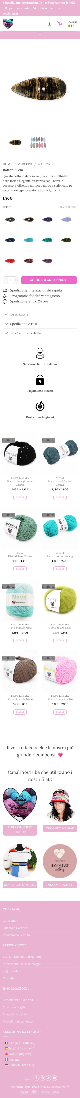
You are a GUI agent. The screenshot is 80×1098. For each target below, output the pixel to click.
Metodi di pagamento (18, 1021)
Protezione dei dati (16, 1014)
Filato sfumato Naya (20, 627)
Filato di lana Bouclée (60, 699)
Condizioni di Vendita (18, 1000)
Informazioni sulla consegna (22, 964)
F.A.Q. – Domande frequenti (22, 956)
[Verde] (48, 240)
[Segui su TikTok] (48, 1078)
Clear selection (68, 207)
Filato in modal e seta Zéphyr (60, 483)
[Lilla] (67, 219)
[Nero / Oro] (30, 219)
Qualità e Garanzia (15, 928)
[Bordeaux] (30, 260)
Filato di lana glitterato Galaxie (20, 483)
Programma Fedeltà (16, 935)
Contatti (8, 978)
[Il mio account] (49, 24)
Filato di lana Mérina (20, 556)
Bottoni (44, 164)
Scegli (20, 497)
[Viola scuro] (48, 260)
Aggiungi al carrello (49, 280)
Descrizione (19, 314)
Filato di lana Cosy (60, 627)
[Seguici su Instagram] (42, 1078)
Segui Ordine (12, 971)
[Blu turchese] (30, 240)
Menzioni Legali (14, 1007)
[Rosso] (11, 260)
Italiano (72, 21)
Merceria (25, 164)
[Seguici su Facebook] (36, 1078)
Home (7, 164)
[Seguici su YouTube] (54, 1078)
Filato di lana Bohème (20, 699)
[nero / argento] (11, 219)
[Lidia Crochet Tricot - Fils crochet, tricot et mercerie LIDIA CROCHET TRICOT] (13, 23)
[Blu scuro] (11, 240)
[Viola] (48, 219)
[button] (60, 24)
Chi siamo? (10, 920)
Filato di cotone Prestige (60, 556)
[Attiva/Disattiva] (6, 315)
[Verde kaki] (67, 240)
